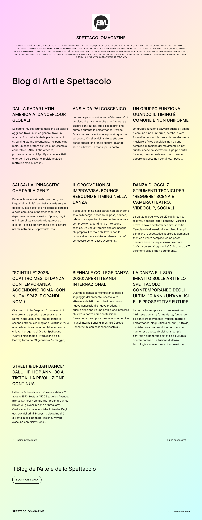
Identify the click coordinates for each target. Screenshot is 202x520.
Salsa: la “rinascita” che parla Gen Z (36, 187)
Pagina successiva (178, 439)
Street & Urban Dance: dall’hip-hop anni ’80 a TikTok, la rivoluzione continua (38, 375)
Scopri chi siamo (27, 479)
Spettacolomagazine (101, 37)
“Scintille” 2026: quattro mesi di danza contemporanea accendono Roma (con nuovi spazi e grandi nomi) (38, 287)
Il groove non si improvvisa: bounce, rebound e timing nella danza (100, 193)
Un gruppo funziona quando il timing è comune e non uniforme (161, 114)
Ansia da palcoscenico (99, 108)
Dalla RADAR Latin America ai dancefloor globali (39, 114)
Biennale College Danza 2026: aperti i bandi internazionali (101, 278)
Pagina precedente (24, 439)
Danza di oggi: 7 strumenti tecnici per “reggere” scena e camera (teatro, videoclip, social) (158, 196)
